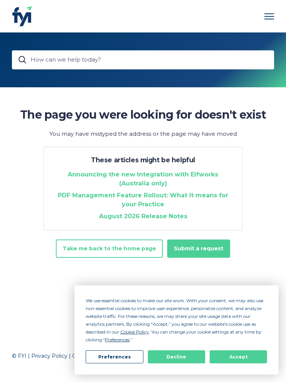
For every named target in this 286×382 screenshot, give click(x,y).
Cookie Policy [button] (134, 332)
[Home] (22, 16)
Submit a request (198, 248)
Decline (176, 357)
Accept (238, 357)
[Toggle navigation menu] (269, 16)
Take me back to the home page (109, 248)
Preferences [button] (117, 339)
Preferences (114, 357)
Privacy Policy (49, 356)
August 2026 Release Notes (143, 216)
